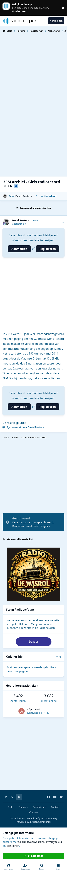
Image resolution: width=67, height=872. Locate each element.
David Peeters (23, 196)
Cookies (33, 812)
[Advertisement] (33, 70)
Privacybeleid (39, 807)
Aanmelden (19, 249)
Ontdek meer (8, 7)
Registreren (47, 249)
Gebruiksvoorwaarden (31, 842)
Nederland (50, 196)
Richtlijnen (12, 845)
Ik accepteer (35, 855)
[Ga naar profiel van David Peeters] (5, 196)
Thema (22, 807)
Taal (10, 807)
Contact (55, 807)
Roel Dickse (18, 437)
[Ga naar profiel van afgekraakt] (21, 711)
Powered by (33, 821)
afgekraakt (33, 709)
